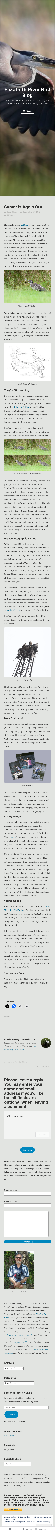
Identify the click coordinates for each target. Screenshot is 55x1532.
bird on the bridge (21, 407)
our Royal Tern (13, 610)
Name (10, 1189)
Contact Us (27, 1241)
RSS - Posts (9, 1435)
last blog (24, 224)
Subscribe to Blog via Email (18, 1393)
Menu (28, 111)
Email (10, 1201)
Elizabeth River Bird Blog (27, 92)
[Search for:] (17, 1463)
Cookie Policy (45, 1521)
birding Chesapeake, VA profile (19, 1335)
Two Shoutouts (42, 1067)
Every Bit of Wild (20, 1342)
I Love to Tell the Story (15, 1062)
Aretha (13, 837)
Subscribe (11, 1414)
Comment (42, 1134)
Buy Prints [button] (27, 1150)
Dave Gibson (12, 212)
